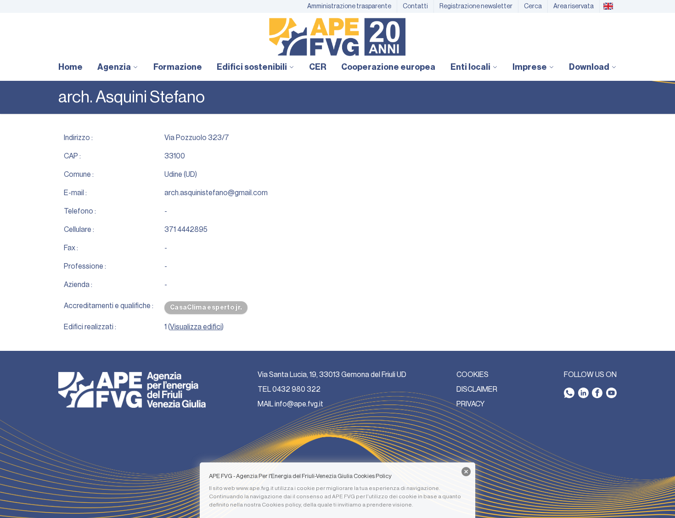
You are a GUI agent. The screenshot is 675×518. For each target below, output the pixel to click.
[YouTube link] (611, 393)
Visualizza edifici (196, 327)
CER (317, 67)
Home (70, 67)
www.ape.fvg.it (255, 488)
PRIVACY (470, 404)
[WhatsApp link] (569, 393)
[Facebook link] (597, 393)
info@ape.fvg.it (299, 404)
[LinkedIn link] (583, 393)
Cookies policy (281, 504)
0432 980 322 (296, 389)
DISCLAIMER (476, 389)
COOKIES (472, 374)
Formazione (177, 67)
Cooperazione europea (388, 67)
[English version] (608, 6)
